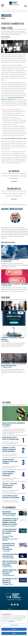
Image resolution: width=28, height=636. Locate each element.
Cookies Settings (14, 625)
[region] (14, 623)
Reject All (14, 629)
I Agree (14, 633)
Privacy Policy (12, 621)
